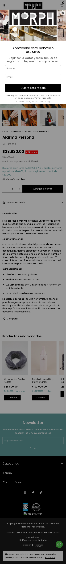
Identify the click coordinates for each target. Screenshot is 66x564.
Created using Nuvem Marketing (33, 101)
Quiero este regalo (33, 88)
